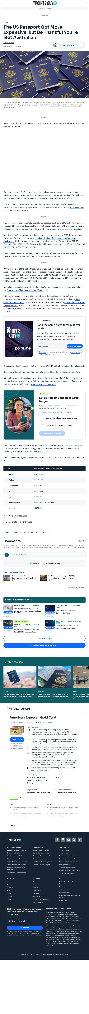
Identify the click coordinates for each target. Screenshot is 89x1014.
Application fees (77, 207)
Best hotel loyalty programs (42, 865)
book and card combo (22, 226)
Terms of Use (42, 352)
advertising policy (55, 106)
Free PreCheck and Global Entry (69, 871)
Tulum (9, 894)
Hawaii (9, 882)
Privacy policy (63, 887)
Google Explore (64, 853)
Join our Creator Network (41, 899)
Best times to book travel (67, 856)
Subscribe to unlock (75, 346)
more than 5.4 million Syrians (67, 378)
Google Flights (64, 850)
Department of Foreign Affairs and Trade (25, 290)
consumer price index (62, 287)
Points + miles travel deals (41, 856)
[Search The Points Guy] (86, 3)
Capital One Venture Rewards (16, 850)
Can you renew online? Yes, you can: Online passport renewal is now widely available (18, 695)
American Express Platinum (16, 856)
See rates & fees (7, 616)
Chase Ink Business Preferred (16, 865)
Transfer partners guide (41, 850)
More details (24, 798)
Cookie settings (64, 893)
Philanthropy (37, 885)
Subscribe (25, 928)
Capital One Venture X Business (17, 862)
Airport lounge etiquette (67, 868)
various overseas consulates (43, 384)
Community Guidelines (33, 545)
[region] (44, 570)
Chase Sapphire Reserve (15, 853)
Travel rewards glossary (67, 873)
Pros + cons (14, 798)
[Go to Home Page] (45, 3)
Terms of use (63, 890)
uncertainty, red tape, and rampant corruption (63, 445)
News (5, 22)
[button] (36, 775)
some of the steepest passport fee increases (40, 272)
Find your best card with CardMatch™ (44, 645)
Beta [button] (80, 541)
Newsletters (36, 896)
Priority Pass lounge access (42, 859)
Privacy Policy (75, 352)
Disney (9, 899)
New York (10, 888)
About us (36, 882)
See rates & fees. (19, 748)
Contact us (37, 891)
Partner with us (38, 902)
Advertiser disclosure (44, 8)
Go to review (48, 722)
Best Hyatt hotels (64, 865)
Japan (9, 885)
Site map (36, 894)
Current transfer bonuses (41, 853)
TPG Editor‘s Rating (16, 722)
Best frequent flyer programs (42, 862)
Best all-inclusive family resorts (69, 862)
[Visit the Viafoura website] (81, 588)
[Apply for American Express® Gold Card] (17, 730)
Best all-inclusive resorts (67, 859)
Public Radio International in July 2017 (31, 451)
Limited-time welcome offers (16, 873)
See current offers (44, 638)
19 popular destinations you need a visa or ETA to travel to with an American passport (53, 695)
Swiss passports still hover (15, 366)
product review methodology (72, 106)
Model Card (63, 900)
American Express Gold (14, 859)
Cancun (9, 896)
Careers (35, 888)
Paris (8, 891)
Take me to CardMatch (52, 433)
